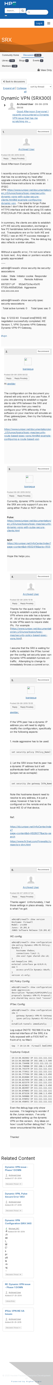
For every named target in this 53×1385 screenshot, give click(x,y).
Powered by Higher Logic (26, 1381)
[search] (22, 10)
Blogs (23, 60)
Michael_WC (14, 1228)
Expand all (9, 88)
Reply (6, 158)
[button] (5, 105)
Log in (39, 23)
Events (37, 60)
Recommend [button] (43, 131)
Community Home (10, 55)
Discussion (31, 55)
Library (8, 60)
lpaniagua (28, 369)
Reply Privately (18, 158)
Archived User (26, 149)
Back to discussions (15, 81)
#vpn (4, 335)
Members (9, 66)
